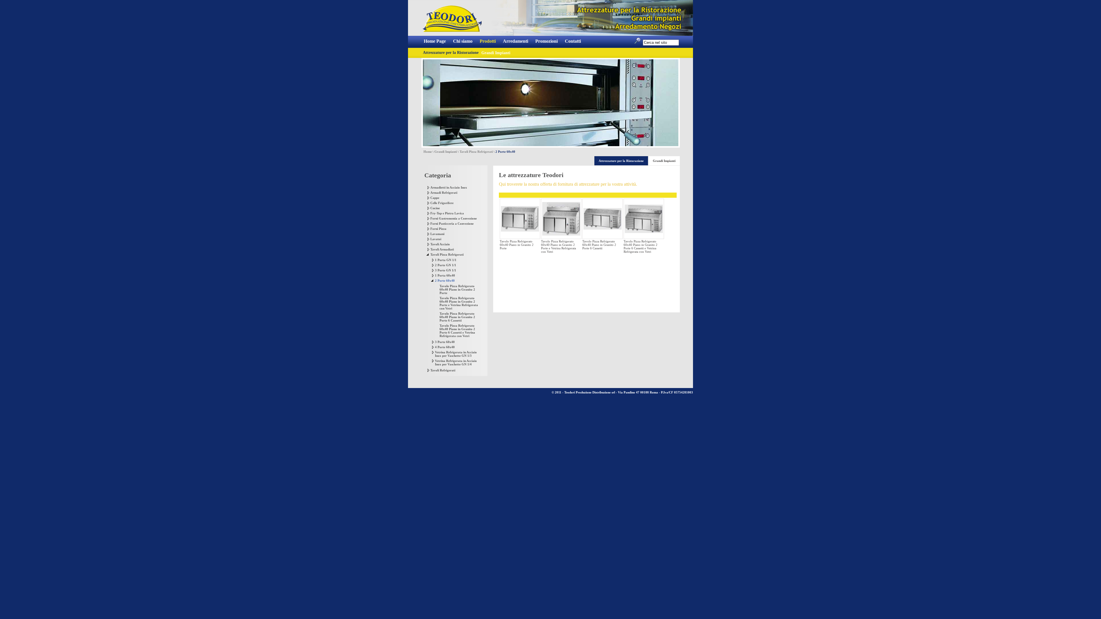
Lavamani (437, 234)
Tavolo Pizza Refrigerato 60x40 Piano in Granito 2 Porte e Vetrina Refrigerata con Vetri (459, 303)
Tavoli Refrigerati (442, 370)
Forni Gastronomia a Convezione (453, 218)
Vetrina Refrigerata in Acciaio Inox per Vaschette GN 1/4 (456, 362)
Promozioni (546, 41)
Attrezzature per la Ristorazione (451, 52)
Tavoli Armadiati (442, 249)
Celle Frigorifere (442, 203)
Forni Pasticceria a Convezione (452, 223)
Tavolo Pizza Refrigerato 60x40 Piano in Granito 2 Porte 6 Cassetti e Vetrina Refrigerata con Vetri (457, 331)
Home (427, 151)
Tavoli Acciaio (440, 244)
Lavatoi (435, 239)
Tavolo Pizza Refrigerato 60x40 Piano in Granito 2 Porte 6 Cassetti (457, 317)
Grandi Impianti (445, 151)
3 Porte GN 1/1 (445, 270)
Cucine (435, 208)
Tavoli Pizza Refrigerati (476, 151)
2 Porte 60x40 (445, 280)
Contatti (573, 41)
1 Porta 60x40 (445, 275)
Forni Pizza (438, 228)
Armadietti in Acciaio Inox (448, 187)
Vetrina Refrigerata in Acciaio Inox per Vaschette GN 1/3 (456, 353)
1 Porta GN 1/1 (445, 260)
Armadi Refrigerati (443, 192)
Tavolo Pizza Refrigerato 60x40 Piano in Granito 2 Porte (457, 289)
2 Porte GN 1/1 (445, 265)
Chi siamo (463, 41)
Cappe (434, 197)
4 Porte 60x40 (445, 347)
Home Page (435, 41)
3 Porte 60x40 (445, 342)
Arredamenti (515, 41)
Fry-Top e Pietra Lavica (447, 213)
